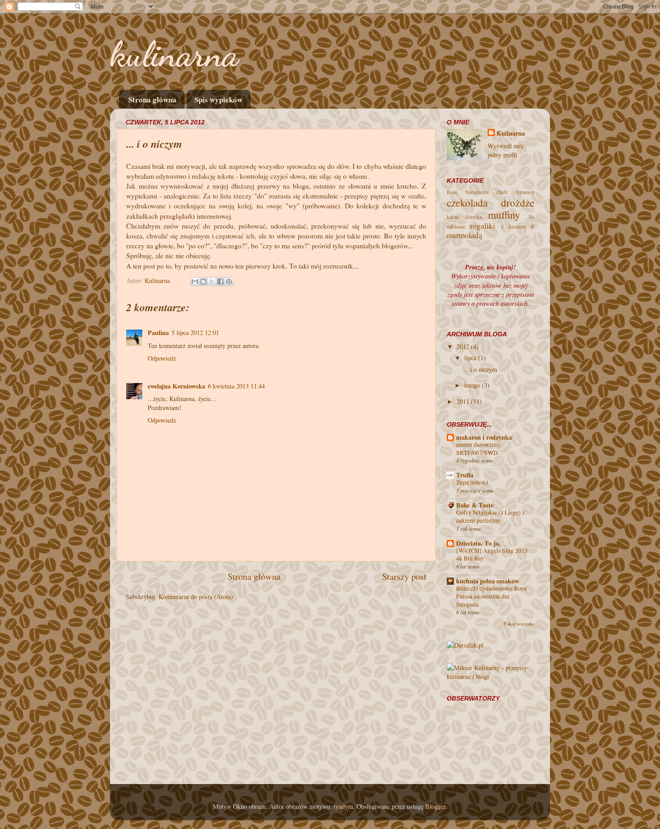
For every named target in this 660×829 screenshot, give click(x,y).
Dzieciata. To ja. (478, 543)
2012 (464, 346)
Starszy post (404, 576)
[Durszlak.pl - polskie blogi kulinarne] (465, 645)
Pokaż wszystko (519, 624)
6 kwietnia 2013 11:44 (236, 386)
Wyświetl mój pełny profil (506, 150)
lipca (471, 357)
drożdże (517, 202)
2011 (464, 401)
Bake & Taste (474, 505)
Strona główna (152, 99)
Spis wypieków (218, 99)
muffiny (504, 214)
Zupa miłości (472, 482)
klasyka (474, 216)
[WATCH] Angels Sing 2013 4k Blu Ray (492, 555)
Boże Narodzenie (468, 192)
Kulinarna (511, 133)
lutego (473, 385)
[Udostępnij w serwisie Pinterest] (228, 281)
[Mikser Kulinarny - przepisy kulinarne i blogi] (490, 676)
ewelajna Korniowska (176, 386)
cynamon (524, 192)
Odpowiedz (162, 358)
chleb (501, 192)
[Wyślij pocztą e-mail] (194, 281)
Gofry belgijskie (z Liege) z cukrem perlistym (490, 516)
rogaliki (482, 225)
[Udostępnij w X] (211, 281)
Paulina (158, 332)
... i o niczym (480, 369)
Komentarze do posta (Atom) (195, 596)
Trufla (464, 475)
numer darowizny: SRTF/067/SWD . (479, 449)
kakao (453, 216)
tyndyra (343, 806)
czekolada (467, 202)
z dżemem (513, 226)
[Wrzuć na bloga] (203, 281)
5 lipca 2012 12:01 (195, 332)
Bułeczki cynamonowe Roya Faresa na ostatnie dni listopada (491, 596)
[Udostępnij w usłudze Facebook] (220, 281)
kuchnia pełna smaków (487, 581)
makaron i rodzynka (484, 437)
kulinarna (174, 53)
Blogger (435, 806)
